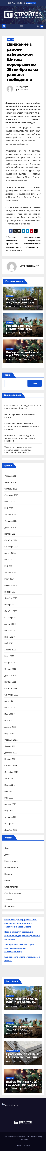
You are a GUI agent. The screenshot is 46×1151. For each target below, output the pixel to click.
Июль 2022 (9, 708)
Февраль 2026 (11, 476)
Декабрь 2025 (10, 482)
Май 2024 (8, 566)
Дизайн (7, 855)
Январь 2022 (10, 746)
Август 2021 (10, 778)
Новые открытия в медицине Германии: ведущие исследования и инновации (22, 935)
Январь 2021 (10, 824)
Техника (8, 900)
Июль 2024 (9, 560)
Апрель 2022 (10, 727)
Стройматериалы (12, 893)
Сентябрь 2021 (11, 772)
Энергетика (9, 906)
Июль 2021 (9, 785)
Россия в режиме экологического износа (19, 329)
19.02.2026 (13, 1006)
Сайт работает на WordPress (15, 1137)
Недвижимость (11, 868)
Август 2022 (10, 701)
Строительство (11, 887)
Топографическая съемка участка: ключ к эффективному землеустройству (21, 948)
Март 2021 (9, 811)
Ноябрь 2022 (10, 682)
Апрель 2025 (10, 515)
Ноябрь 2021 (10, 759)
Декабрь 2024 (10, 527)
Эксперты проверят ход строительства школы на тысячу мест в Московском (14, 243)
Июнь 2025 (9, 502)
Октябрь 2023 (10, 611)
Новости (10, 39)
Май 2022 (8, 721)
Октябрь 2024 (10, 540)
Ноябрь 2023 (10, 605)
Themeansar (23, 1140)
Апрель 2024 (10, 572)
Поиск (7, 375)
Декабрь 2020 (10, 830)
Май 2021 (8, 798)
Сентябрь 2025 (11, 495)
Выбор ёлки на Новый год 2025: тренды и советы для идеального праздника (19, 438)
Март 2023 (9, 656)
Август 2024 (10, 553)
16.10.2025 (13, 1089)
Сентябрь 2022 (11, 695)
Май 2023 (8, 643)
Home (19, 1146)
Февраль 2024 (11, 585)
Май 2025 (8, 508)
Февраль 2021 (11, 817)
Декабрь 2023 (10, 598)
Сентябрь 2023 (11, 618)
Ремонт (7, 880)
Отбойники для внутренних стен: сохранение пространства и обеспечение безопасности (20, 923)
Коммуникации (11, 861)
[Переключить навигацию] (21, 26)
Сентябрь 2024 (11, 547)
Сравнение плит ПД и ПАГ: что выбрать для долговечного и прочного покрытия (22, 426)
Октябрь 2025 (10, 489)
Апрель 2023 (10, 650)
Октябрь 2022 (10, 688)
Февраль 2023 (11, 663)
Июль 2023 (9, 630)
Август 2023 (10, 624)
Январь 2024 (10, 592)
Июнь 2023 (9, 637)
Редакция (23, 87)
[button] (38, 26)
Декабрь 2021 (10, 753)
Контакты (26, 1146)
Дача (6, 848)
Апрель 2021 (10, 804)
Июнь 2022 (9, 714)
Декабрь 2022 (10, 675)
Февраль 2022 (11, 740)
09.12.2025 (13, 1034)
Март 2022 (9, 733)
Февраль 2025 (11, 521)
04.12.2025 (13, 1061)
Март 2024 (9, 579)
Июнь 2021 (9, 791)
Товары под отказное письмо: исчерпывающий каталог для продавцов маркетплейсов (18, 450)
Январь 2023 (10, 669)
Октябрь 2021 (10, 766)
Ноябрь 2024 (10, 534)
